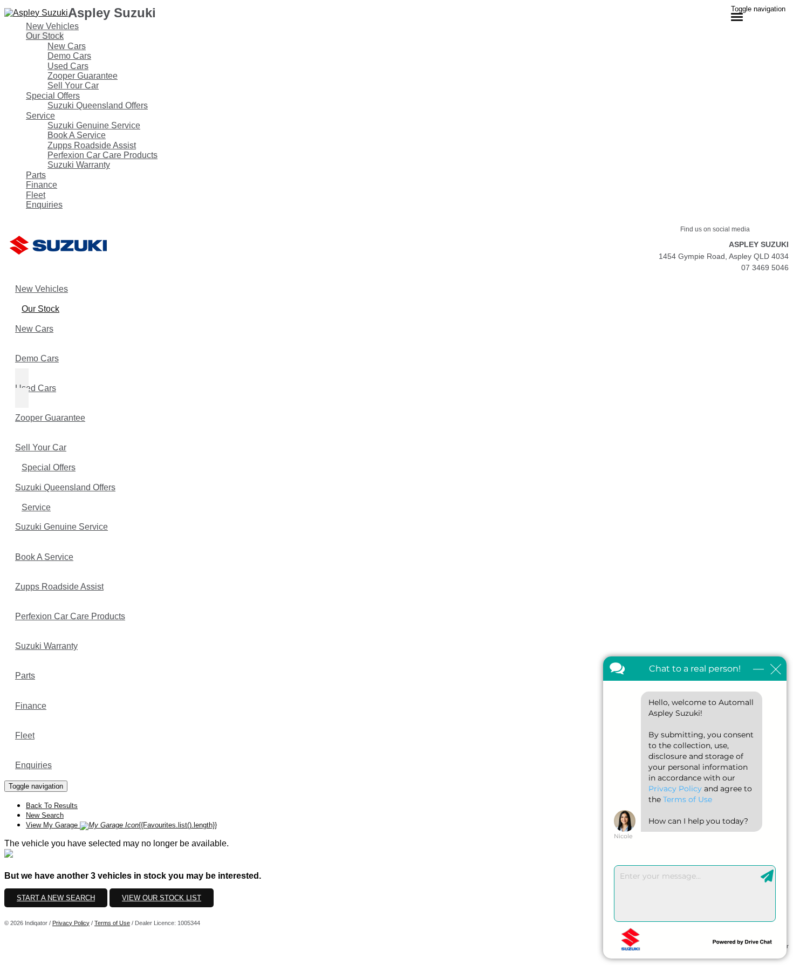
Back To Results (52, 806)
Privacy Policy (71, 923)
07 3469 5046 (765, 267)
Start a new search (56, 898)
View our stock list (161, 898)
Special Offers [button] (53, 95)
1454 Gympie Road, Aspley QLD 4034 (724, 256)
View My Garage (121, 825)
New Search (45, 815)
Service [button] (40, 115)
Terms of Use (112, 923)
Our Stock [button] (45, 35)
